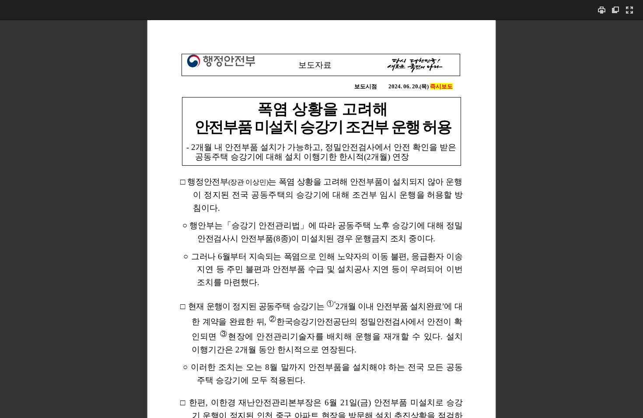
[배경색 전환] (615, 10)
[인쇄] (601, 10)
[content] (321, 219)
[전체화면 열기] (629, 10)
